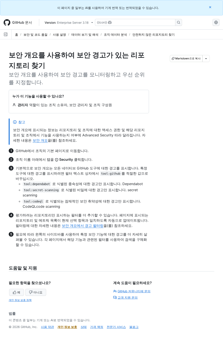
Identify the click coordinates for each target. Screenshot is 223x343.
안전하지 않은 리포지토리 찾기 (153, 34)
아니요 (37, 292)
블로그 (134, 327)
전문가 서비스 (116, 327)
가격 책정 (96, 327)
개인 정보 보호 (67, 327)
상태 (84, 327)
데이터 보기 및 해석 (84, 34)
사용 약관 (47, 327)
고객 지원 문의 (128, 297)
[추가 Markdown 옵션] (206, 58)
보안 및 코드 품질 (35, 34)
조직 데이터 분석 (115, 34)
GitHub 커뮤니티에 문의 (134, 291)
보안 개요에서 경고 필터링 (82, 225)
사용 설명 (59, 34)
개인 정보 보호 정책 (20, 300)
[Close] (210, 7)
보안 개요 (40, 140)
